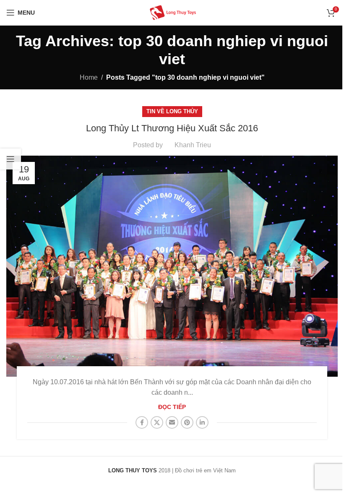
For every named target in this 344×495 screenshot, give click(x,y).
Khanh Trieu (193, 144)
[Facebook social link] (142, 422)
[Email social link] (172, 422)
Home (89, 77)
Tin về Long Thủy (172, 111)
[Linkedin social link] (202, 422)
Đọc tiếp (172, 407)
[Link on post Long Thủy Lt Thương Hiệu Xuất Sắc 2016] (172, 266)
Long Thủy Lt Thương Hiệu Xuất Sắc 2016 (172, 128)
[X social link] (157, 422)
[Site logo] (171, 12)
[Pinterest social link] (187, 422)
